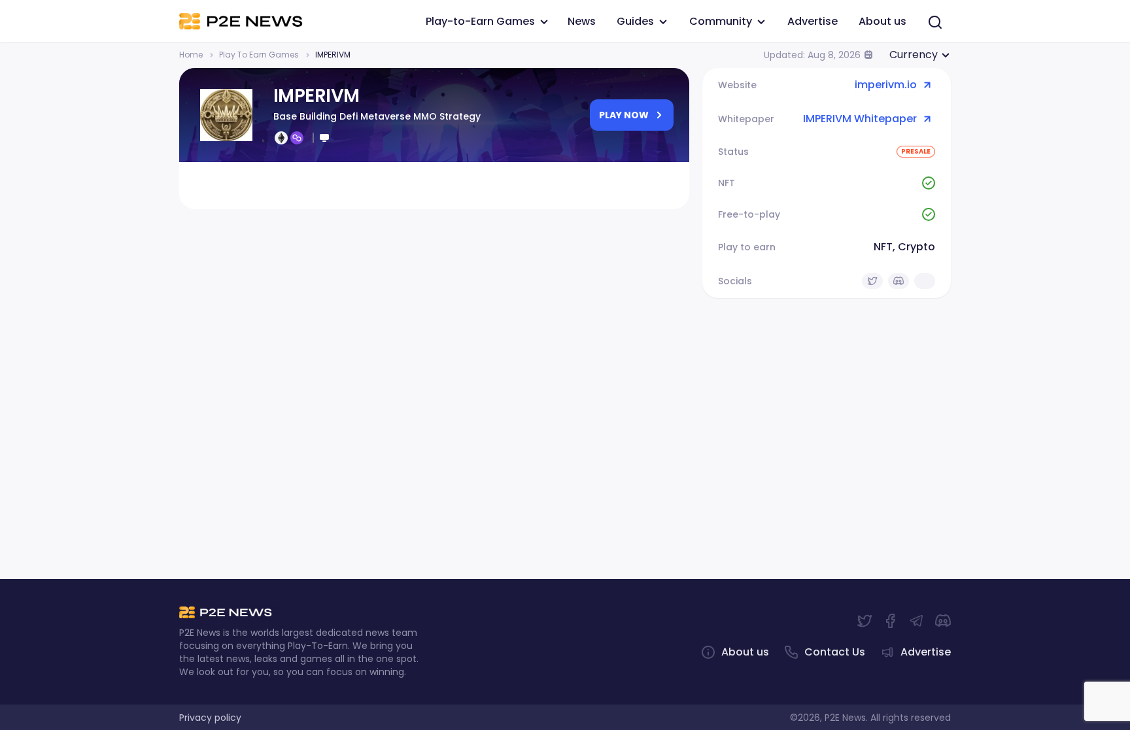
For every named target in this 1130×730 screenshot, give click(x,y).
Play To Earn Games (259, 54)
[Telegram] (917, 621)
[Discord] (943, 621)
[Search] (935, 22)
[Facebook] (891, 621)
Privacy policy (210, 717)
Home (191, 54)
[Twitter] (864, 621)
